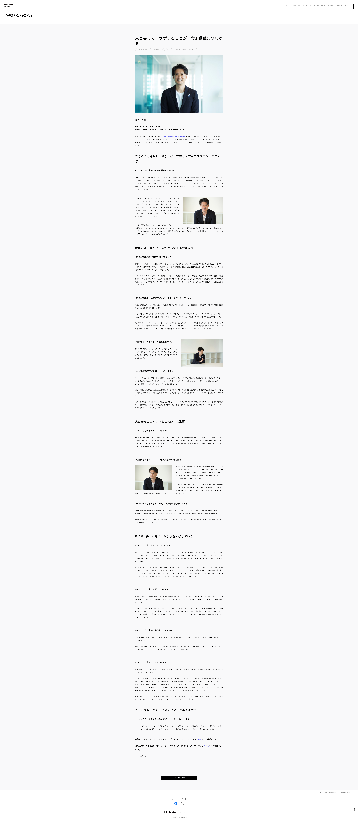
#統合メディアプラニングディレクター (185, 49)
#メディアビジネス (142, 49)
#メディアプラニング (157, 49)
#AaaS (169, 49)
